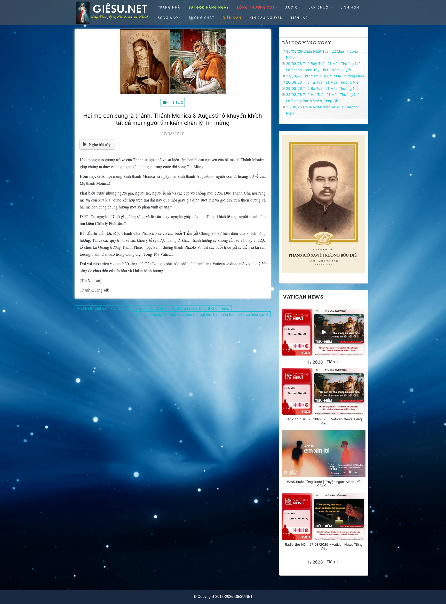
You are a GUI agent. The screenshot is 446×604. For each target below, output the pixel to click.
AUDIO (291, 7)
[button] (332, 362)
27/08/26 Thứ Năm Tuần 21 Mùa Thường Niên (325, 76)
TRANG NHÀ (169, 7)
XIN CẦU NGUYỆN (266, 17)
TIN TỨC (175, 102)
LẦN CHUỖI (319, 7)
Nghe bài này (100, 144)
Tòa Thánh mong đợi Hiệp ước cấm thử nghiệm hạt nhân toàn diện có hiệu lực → (200, 314)
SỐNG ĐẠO (168, 17)
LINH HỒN (349, 7)
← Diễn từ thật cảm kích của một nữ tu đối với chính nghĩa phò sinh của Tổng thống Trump (153, 308)
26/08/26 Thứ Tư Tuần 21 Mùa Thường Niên (323, 82)
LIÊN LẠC (299, 17)
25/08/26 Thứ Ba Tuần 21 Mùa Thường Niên (323, 88)
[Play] (323, 332)
